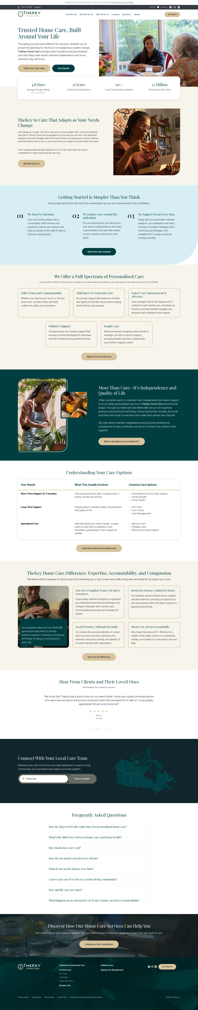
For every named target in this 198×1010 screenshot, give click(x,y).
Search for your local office (122, 2)
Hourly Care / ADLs (66, 981)
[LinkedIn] (178, 7)
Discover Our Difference (99, 657)
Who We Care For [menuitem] (86, 14)
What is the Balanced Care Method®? (121, 441)
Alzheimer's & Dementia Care (72, 965)
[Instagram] (175, 7)
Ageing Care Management (112, 970)
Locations (163, 7)
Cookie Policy (62, 997)
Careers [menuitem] (137, 14)
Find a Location (23, 997)
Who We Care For (31, 163)
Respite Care (65, 985)
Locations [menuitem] (116, 14)
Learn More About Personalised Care (99, 548)
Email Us (37, 7)
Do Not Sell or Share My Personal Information (86, 997)
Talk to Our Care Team (34, 68)
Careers (152, 7)
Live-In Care (63, 977)
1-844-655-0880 (26, 7)
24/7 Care (62, 974)
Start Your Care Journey (99, 251)
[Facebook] (171, 7)
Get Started (172, 14)
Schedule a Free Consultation (99, 944)
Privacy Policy (49, 997)
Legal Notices (36, 997)
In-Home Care (65, 970)
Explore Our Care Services (99, 356)
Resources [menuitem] (126, 14)
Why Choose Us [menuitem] (102, 14)
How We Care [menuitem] (71, 14)
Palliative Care (107, 965)
